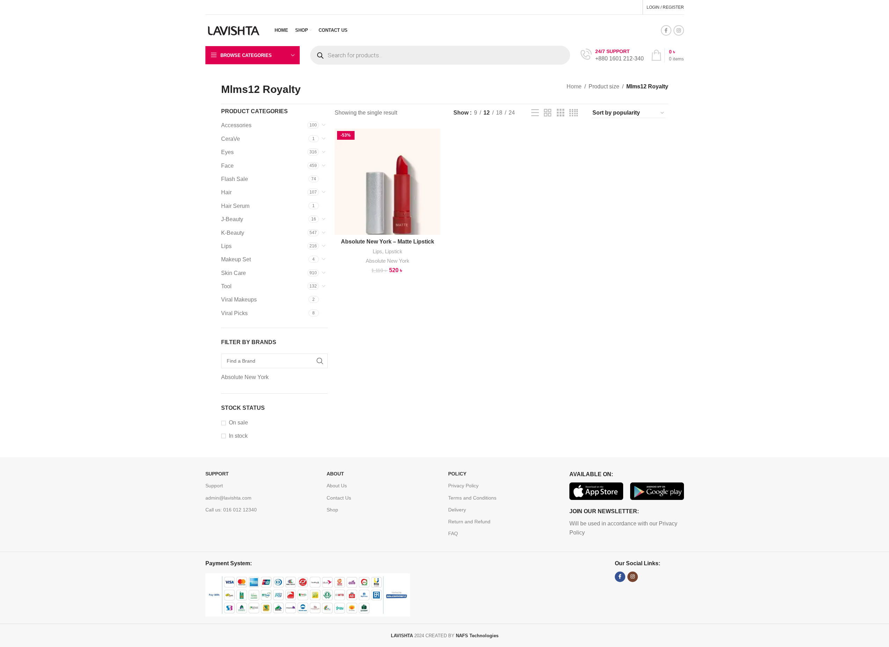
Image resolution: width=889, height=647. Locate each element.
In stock (238, 436)
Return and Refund (469, 521)
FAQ (453, 533)
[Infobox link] (612, 55)
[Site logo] (234, 30)
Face (227, 166)
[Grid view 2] (548, 113)
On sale (238, 423)
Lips (226, 246)
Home (574, 86)
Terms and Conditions (472, 498)
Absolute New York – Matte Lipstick (387, 242)
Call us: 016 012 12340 (231, 509)
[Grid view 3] (560, 113)
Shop (332, 509)
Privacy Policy (463, 485)
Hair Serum (235, 206)
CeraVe (230, 139)
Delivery (457, 509)
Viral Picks (234, 313)
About (335, 474)
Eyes (227, 152)
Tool (226, 286)
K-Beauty (232, 233)
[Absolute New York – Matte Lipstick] (388, 182)
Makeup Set (236, 259)
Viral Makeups (239, 300)
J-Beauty (232, 219)
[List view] (535, 113)
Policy (457, 474)
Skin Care (233, 273)
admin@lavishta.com (228, 498)
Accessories (236, 125)
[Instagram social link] (678, 30)
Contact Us (339, 498)
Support (217, 474)
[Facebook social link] (666, 30)
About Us (337, 485)
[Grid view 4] (573, 113)
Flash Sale (234, 179)
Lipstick (393, 251)
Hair (226, 192)
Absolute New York (387, 261)
